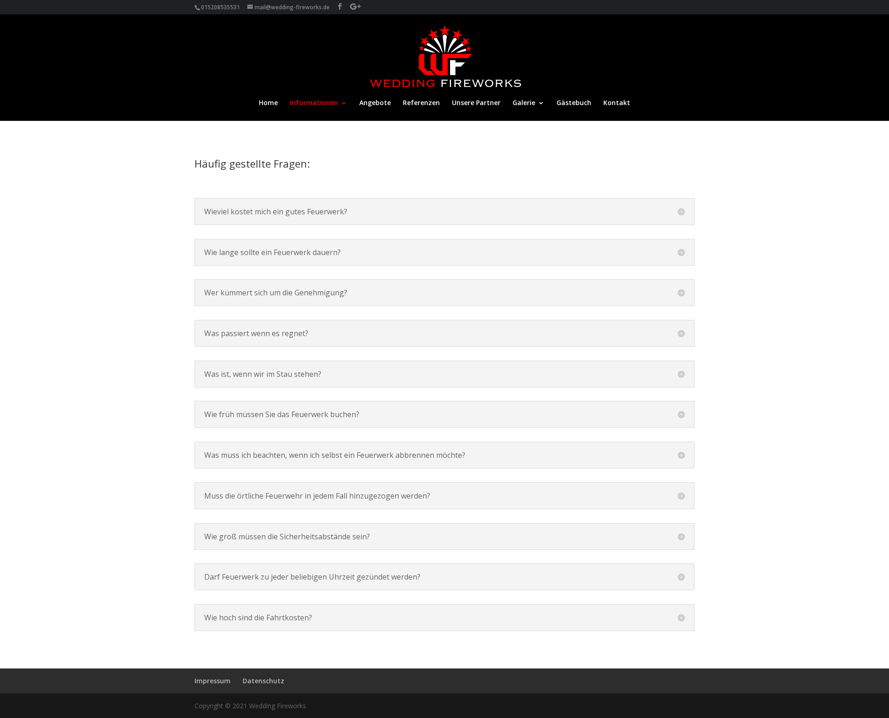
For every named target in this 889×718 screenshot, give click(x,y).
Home (268, 103)
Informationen (314, 103)
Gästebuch (574, 103)
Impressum (212, 680)
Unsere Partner (476, 103)
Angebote (375, 103)
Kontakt (616, 103)
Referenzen (421, 103)
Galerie (524, 103)
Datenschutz (263, 680)
